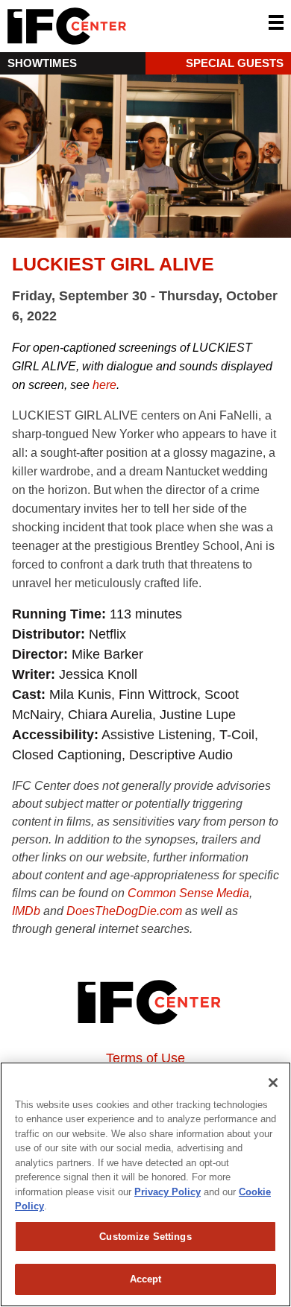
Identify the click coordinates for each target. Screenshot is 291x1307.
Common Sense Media (188, 893)
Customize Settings (145, 1236)
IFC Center (123, 26)
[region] (145, 1184)
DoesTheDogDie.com (124, 911)
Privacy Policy (167, 1191)
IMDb (26, 911)
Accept (146, 1279)
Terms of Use (145, 1058)
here (104, 385)
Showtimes (42, 63)
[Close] (273, 1082)
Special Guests (235, 63)
